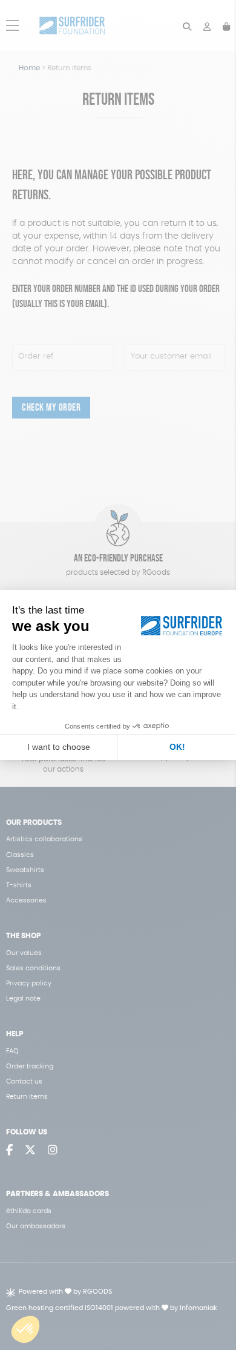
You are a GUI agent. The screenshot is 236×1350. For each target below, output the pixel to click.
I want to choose (58, 747)
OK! (177, 747)
